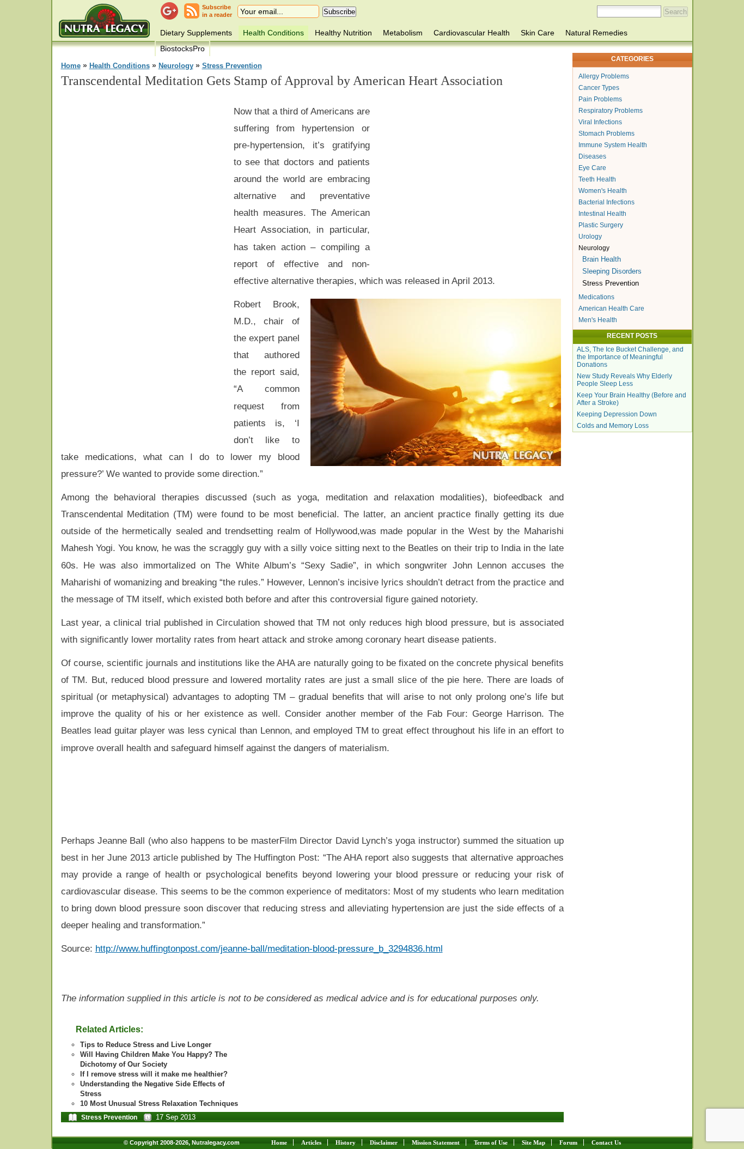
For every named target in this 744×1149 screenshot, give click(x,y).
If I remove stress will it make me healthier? (154, 1074)
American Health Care (611, 308)
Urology (590, 236)
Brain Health (601, 259)
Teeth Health (597, 179)
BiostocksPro (182, 48)
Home (71, 66)
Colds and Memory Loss (613, 426)
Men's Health (597, 320)
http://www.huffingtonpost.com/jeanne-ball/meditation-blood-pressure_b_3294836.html (269, 948)
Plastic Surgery (600, 225)
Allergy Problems (603, 76)
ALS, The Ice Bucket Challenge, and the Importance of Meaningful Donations (630, 357)
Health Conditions (273, 32)
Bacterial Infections (606, 202)
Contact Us (606, 1142)
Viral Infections (600, 122)
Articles (311, 1142)
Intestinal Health (602, 213)
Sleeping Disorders (612, 271)
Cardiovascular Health (472, 32)
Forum (568, 1142)
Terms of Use (491, 1142)
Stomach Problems (606, 133)
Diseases (592, 156)
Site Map (533, 1142)
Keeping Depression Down (617, 414)
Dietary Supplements (196, 32)
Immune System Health (612, 145)
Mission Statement (436, 1142)
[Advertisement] (142, 262)
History (346, 1142)
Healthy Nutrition (343, 32)
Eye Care (592, 168)
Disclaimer (384, 1142)
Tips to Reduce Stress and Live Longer (145, 1045)
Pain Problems (600, 99)
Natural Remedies (596, 32)
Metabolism (403, 32)
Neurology (175, 66)
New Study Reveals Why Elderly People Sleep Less (624, 380)
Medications (596, 297)
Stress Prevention (232, 66)
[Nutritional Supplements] (104, 20)
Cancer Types (598, 88)
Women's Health (602, 191)
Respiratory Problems (610, 110)
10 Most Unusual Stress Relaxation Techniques (159, 1103)
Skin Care (537, 32)
